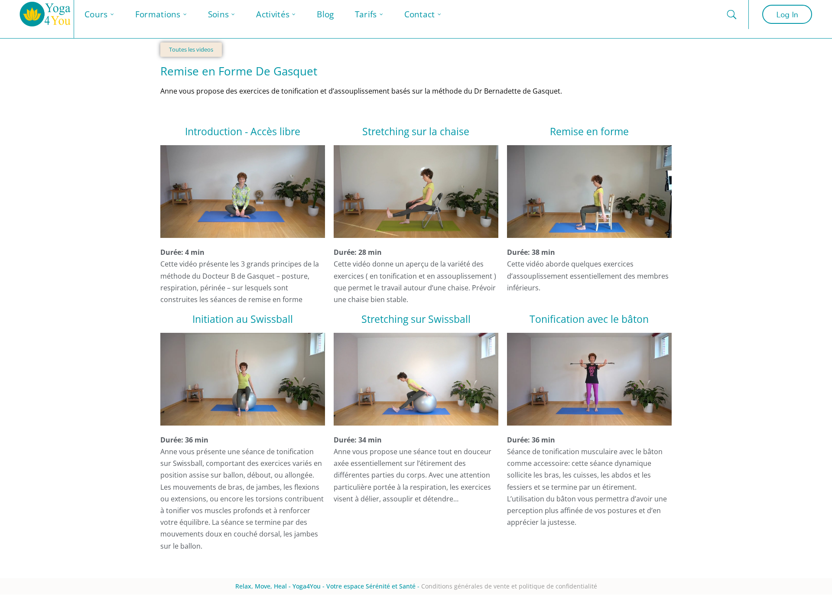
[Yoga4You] (45, 19)
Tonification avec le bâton (589, 319)
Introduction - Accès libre (242, 131)
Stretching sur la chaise (415, 131)
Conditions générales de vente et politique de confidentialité (509, 586)
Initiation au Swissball (242, 319)
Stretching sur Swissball (416, 319)
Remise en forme (589, 131)
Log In (787, 14)
